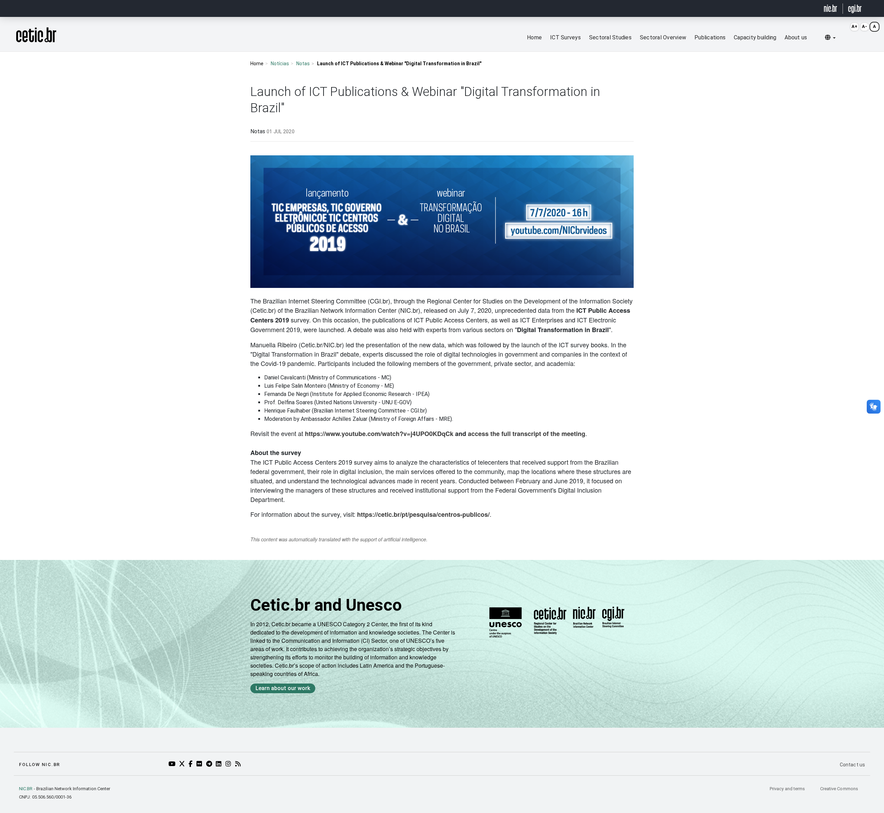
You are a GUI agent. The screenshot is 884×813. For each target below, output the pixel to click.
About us (796, 37)
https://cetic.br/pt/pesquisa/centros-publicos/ (423, 514)
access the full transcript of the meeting (526, 433)
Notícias (280, 63)
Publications (710, 37)
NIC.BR (26, 788)
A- (864, 26)
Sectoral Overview (663, 37)
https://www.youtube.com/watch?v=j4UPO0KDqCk (379, 433)
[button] (830, 38)
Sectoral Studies (610, 37)
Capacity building (755, 37)
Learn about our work (283, 688)
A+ (854, 26)
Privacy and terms (788, 788)
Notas (303, 63)
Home (534, 37)
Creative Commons (839, 788)
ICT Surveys (565, 37)
